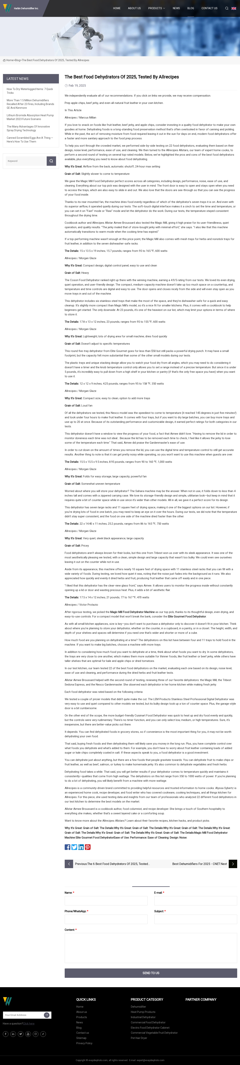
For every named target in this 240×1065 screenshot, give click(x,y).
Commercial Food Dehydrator (148, 1022)
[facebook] (5, 1034)
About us (134, 8)
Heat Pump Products (143, 1011)
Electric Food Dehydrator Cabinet (150, 1027)
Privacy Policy (84, 1043)
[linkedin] (13, 1034)
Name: (69, 892)
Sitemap (81, 1038)
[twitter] (20, 1034)
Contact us (210, 8)
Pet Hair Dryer (139, 1038)
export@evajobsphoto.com (150, 1060)
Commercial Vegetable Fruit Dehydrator (154, 1032)
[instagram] (35, 1034)
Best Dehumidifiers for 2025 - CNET (196, 864)
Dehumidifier (138, 1006)
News (176, 8)
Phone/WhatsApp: (76, 911)
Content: (71, 929)
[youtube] (28, 1034)
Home (117, 8)
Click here (28, 1023)
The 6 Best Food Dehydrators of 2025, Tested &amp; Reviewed (117, 864)
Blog (191, 8)
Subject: (160, 911)
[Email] (47, 1015)
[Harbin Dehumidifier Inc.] (21, 1001)
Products (155, 8)
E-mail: (159, 892)
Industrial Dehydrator (143, 1017)
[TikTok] (43, 1034)
